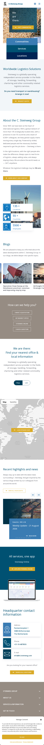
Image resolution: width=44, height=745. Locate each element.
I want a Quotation (22, 312)
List (26, 383)
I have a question (22, 329)
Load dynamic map (23, 430)
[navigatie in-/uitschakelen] (39, 3)
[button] (41, 719)
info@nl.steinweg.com (23, 655)
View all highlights (15, 491)
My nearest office (22, 318)
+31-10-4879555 (20, 644)
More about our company (17, 178)
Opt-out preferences (16, 742)
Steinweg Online (22, 324)
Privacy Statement (28, 742)
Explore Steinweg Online (23, 569)
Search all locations (23, 672)
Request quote (23, 101)
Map (18, 383)
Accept (22, 737)
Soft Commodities (24, 27)
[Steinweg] (13, 4)
